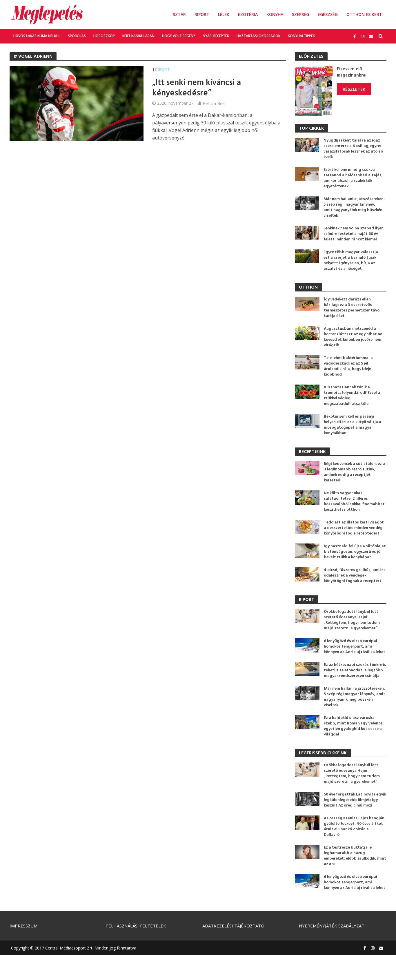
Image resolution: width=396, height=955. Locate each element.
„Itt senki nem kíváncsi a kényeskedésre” (196, 88)
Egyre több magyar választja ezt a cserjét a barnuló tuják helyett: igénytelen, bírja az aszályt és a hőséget (351, 260)
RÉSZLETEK (354, 89)
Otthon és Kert (364, 14)
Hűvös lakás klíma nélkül (36, 35)
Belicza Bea (214, 103)
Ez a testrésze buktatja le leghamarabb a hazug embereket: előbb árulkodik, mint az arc (355, 856)
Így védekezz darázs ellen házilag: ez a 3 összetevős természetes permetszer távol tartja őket (352, 308)
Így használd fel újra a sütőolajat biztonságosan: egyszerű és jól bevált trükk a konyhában (355, 551)
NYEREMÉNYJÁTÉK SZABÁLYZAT (331, 926)
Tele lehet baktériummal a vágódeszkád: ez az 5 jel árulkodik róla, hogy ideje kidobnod (348, 366)
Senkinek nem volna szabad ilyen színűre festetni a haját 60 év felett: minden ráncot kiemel (354, 234)
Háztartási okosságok (258, 35)
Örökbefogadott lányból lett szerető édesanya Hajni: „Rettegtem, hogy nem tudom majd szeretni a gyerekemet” (352, 620)
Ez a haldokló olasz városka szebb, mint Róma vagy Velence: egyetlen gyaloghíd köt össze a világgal (354, 726)
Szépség (300, 14)
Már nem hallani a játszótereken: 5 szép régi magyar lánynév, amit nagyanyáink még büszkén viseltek (354, 207)
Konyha (274, 14)
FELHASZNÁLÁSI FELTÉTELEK (136, 926)
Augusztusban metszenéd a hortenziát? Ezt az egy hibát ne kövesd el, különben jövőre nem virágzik (353, 337)
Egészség (328, 14)
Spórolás (77, 35)
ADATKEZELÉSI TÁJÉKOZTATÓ (233, 926)
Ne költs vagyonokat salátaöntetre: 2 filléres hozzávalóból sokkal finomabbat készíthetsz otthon (354, 501)
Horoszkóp (104, 35)
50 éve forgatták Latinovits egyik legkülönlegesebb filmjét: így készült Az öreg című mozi (355, 800)
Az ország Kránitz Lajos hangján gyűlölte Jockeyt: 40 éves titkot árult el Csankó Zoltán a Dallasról (354, 827)
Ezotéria (248, 14)
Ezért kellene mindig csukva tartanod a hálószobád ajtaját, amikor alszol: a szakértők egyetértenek (353, 178)
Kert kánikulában (138, 35)
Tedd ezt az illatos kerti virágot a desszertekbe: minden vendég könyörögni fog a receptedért (354, 528)
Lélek (223, 14)
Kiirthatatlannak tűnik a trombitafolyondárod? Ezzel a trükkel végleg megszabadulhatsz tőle (352, 396)
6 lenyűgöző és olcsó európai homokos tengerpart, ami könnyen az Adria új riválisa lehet (354, 646)
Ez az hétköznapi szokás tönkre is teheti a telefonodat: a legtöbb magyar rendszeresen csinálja (355, 670)
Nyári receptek (216, 35)
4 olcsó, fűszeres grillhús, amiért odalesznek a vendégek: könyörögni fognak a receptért (354, 575)
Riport (202, 14)
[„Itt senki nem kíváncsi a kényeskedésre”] (76, 103)
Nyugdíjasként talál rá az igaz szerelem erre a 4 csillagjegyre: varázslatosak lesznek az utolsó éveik (353, 149)
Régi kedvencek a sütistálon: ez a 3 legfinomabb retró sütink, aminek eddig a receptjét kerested (354, 472)
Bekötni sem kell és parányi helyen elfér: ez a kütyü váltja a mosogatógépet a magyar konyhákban (352, 425)
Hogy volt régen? (178, 35)
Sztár (179, 14)
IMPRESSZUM (23, 926)
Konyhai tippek (301, 35)
